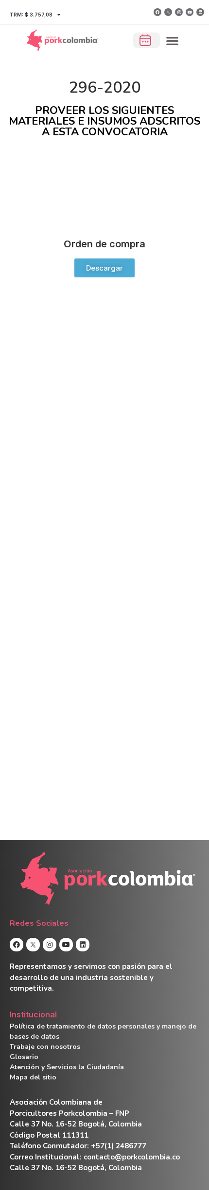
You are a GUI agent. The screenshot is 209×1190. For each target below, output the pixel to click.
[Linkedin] (200, 12)
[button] (173, 40)
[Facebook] (157, 12)
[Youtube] (189, 12)
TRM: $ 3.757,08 (31, 14)
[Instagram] (179, 12)
